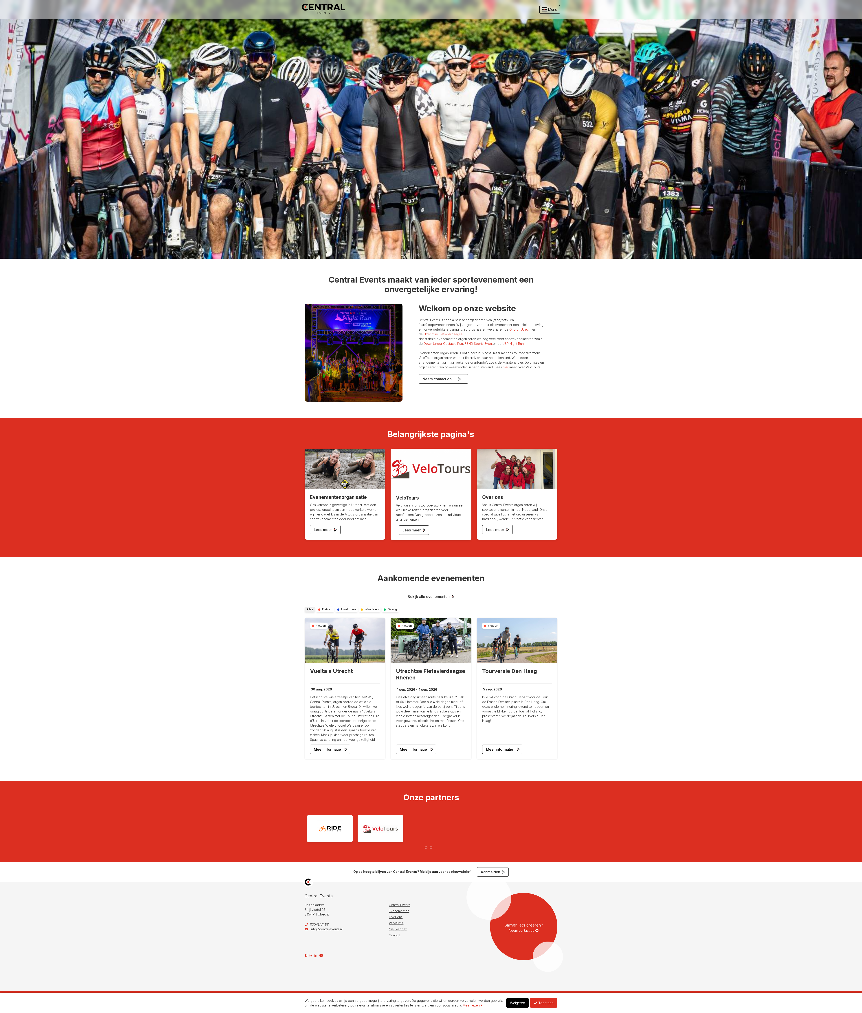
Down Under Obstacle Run (443, 343)
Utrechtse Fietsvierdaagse (443, 334)
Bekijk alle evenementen (429, 596)
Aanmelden (491, 872)
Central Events (399, 905)
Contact (394, 935)
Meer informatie (327, 749)
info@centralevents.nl (326, 929)
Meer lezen (472, 1005)
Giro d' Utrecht (520, 329)
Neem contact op (439, 379)
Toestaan (545, 1003)
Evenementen (399, 911)
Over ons (395, 917)
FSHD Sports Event (479, 343)
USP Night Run (513, 343)
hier (505, 367)
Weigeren (517, 1003)
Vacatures (396, 923)
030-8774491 (319, 924)
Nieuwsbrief (398, 929)
